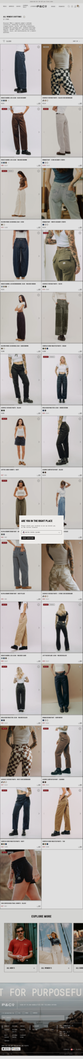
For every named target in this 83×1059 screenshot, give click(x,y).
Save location (28, 538)
